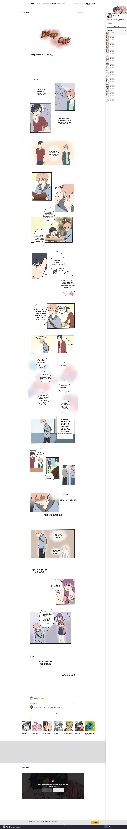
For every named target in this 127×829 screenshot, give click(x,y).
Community (53, 3)
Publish (93, 3)
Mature (59, 3)
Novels (47, 3)
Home (38, 3)
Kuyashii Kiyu (37, 698)
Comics (43, 3)
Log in (88, 3)
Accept (95, 822)
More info (29, 822)
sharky (35, 706)
